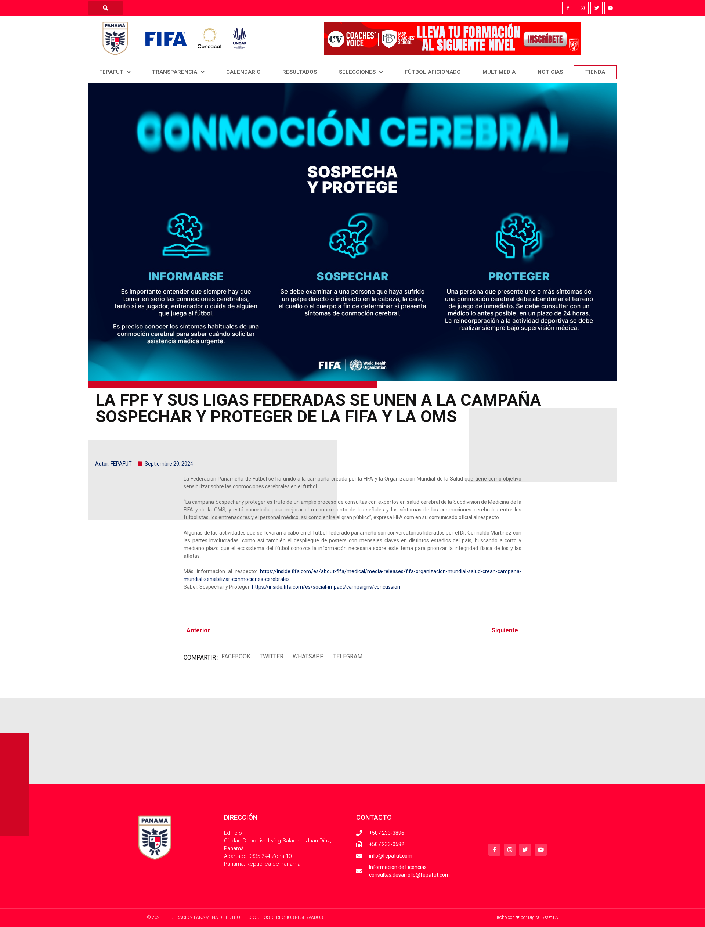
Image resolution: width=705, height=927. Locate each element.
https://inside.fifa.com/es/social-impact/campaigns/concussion (326, 587)
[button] (235, 657)
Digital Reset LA (543, 917)
